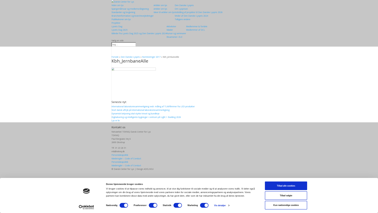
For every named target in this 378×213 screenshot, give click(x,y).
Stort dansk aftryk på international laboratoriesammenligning (140, 110)
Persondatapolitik (119, 155)
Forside (115, 56)
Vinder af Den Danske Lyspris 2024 (191, 15)
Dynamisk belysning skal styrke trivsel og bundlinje (135, 113)
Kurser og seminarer (176, 33)
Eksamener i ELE (174, 37)
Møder (170, 29)
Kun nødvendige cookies (286, 205)
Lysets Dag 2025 (119, 29)
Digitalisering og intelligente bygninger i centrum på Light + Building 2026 (146, 117)
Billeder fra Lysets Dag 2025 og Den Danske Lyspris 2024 (139, 33)
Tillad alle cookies (286, 185)
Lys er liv (115, 120)
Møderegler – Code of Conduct (126, 158)
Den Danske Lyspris (184, 5)
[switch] (153, 205)
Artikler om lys (160, 5)
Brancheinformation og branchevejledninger (132, 15)
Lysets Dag (116, 26)
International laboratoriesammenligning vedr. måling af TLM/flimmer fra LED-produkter (153, 106)
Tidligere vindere (182, 19)
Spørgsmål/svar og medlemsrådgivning (130, 8)
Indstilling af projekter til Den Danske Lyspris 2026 (199, 12)
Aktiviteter (171, 26)
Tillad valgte (286, 195)
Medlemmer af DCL (195, 29)
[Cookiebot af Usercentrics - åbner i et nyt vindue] (86, 207)
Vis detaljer (220, 205)
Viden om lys (117, 5)
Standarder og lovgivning (123, 12)
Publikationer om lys (121, 19)
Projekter (115, 22)
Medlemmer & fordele (196, 26)
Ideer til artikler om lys (164, 12)
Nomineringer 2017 (151, 56)
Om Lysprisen (181, 8)
